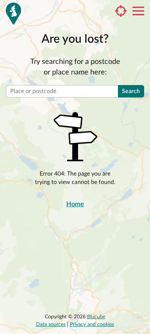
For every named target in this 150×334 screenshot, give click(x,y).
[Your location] (121, 11)
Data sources (51, 324)
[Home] (13, 13)
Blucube (96, 316)
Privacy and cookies (92, 324)
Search (131, 91)
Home (75, 204)
